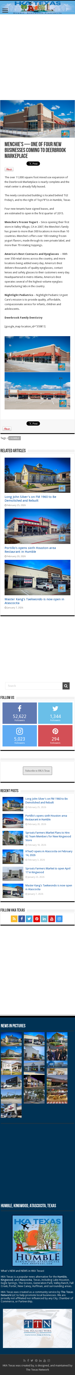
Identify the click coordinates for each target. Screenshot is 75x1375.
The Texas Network (37, 1369)
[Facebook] (21, 918)
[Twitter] (29, 918)
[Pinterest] (36, 918)
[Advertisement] (37, 57)
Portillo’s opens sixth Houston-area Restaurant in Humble (30, 550)
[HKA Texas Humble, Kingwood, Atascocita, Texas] (37, 7)
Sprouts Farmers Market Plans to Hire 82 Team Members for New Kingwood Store (48, 836)
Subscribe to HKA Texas (37, 770)
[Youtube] (51, 918)
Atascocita (26, 1279)
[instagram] (59, 918)
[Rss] (14, 918)
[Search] (66, 685)
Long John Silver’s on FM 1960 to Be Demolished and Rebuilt (30, 498)
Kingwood (7, 1279)
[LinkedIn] (44, 918)
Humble (14, 438)
